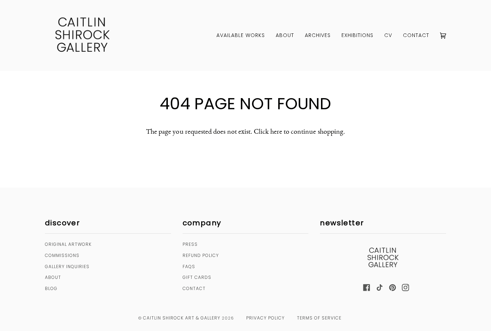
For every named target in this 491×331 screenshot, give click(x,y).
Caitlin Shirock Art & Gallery (181, 318)
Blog (51, 288)
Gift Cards (197, 277)
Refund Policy (201, 255)
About (53, 277)
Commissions (62, 255)
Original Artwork (68, 244)
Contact (194, 288)
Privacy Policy (265, 318)
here (276, 131)
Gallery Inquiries (67, 266)
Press (190, 244)
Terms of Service (319, 318)
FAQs (189, 266)
